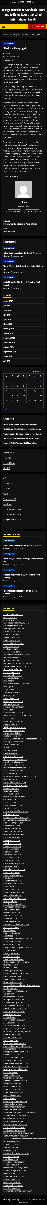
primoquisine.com (11, 750)
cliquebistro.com (10, 779)
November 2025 (9, 342)
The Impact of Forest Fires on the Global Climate (21, 438)
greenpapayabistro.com (13, 959)
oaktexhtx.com (9, 1017)
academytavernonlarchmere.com (17, 1046)
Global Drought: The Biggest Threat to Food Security (21, 283)
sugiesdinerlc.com (11, 927)
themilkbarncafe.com (12, 915)
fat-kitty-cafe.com (10, 1144)
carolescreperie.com (12, 736)
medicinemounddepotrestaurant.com (19, 1112)
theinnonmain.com (11, 640)
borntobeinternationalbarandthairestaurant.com (24, 1139)
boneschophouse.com (13, 756)
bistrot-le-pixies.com (12, 933)
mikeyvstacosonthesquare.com (16, 768)
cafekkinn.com (9, 1150)
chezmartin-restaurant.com (15, 759)
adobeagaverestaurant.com (15, 1101)
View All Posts (32, 211)
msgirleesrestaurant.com (14, 904)
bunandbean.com (11, 698)
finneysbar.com (10, 918)
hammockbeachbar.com (13, 892)
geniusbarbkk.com (11, 1023)
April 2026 (7, 319)
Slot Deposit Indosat (12, 509)
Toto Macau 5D (9, 499)
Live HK (6, 468)
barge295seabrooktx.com (14, 1028)
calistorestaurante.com (13, 721)
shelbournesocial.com (12, 669)
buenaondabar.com (12, 826)
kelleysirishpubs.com (12, 1083)
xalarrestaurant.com (12, 1110)
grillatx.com (8, 878)
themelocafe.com (10, 1147)
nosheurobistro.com (12, 631)
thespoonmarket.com (12, 733)
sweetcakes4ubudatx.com (14, 898)
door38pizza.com (10, 1159)
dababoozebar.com (11, 1089)
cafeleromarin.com (11, 910)
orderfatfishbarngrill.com (14, 1025)
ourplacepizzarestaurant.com (16, 1153)
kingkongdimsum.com (12, 982)
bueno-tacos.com (10, 1040)
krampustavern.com (12, 1086)
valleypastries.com (11, 704)
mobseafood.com (11, 814)
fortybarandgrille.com (12, 675)
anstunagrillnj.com (11, 1165)
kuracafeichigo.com (11, 1141)
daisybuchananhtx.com (13, 770)
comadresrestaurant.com (14, 1118)
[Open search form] (25, 26)
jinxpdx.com (8, 681)
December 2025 (9, 337)
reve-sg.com (8, 686)
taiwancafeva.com (11, 646)
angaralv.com (9, 689)
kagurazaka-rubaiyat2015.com (16, 623)
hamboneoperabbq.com (14, 1176)
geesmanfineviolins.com (13, 643)
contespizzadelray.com (13, 678)
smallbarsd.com (10, 617)
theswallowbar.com (11, 953)
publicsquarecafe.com (12, 970)
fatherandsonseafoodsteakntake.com (19, 776)
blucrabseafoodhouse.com (15, 907)
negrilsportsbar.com (12, 837)
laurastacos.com (10, 968)
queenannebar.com (11, 1034)
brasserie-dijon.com (12, 1037)
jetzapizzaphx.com (11, 1156)
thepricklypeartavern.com (14, 1008)
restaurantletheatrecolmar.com (17, 715)
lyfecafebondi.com (11, 788)
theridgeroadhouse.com (13, 628)
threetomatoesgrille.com (14, 979)
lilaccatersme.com (11, 657)
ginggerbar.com (10, 950)
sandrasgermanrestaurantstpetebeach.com (22, 739)
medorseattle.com (11, 860)
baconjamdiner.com (12, 1060)
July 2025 (6, 360)
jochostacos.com (10, 1072)
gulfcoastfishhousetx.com (14, 1020)
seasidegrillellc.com (11, 1049)
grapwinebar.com (11, 852)
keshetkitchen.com (11, 1173)
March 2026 (7, 324)
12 (18, 391)
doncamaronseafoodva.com (15, 1066)
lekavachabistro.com (12, 854)
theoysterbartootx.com (13, 997)
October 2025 (8, 347)
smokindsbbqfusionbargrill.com (17, 1031)
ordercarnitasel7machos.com (16, 683)
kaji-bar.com (8, 994)
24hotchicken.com (11, 620)
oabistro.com (9, 886)
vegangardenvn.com (12, 1182)
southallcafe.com (10, 988)
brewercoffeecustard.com (14, 666)
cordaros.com (9, 695)
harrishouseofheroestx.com (15, 785)
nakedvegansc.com (11, 1188)
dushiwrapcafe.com (11, 840)
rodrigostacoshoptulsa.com (15, 991)
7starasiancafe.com (11, 692)
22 (35, 395)
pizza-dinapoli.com (11, 672)
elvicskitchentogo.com (13, 875)
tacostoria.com (9, 802)
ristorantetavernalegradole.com (17, 820)
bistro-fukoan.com (11, 857)
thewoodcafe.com (11, 637)
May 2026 (7, 314)
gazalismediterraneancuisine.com (18, 1191)
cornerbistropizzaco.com (14, 834)
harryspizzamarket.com (13, 1162)
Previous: (20, 222)
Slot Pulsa (7, 483)
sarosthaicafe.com (11, 1054)
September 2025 (9, 351)
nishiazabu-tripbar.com (13, 823)
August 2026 (8, 301)
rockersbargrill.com (11, 912)
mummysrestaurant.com (14, 1011)
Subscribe (40, 26)
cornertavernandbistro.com (15, 1069)
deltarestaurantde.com (13, 1121)
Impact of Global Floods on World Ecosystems (20, 443)
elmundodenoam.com (13, 614)
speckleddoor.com (11, 660)
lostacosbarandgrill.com (13, 863)
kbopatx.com (9, 747)
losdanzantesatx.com (12, 805)
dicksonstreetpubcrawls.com (15, 817)
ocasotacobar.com (11, 794)
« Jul (5, 409)
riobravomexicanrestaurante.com (18, 663)
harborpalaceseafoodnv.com (15, 811)
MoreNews (36, 1199)
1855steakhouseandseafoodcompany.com (21, 985)
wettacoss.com (9, 799)
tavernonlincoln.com (12, 1095)
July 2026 (7, 305)
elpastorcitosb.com (11, 634)
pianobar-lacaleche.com (13, 762)
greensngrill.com (10, 724)
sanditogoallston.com (12, 626)
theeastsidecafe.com (12, 1014)
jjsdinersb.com (9, 1098)
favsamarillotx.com (11, 1075)
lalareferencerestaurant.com (15, 1115)
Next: (9, 230)
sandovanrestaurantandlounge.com (19, 1133)
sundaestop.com (10, 649)
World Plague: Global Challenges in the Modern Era (23, 267)
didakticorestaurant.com (14, 1130)
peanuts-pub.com (11, 889)
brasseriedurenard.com (13, 707)
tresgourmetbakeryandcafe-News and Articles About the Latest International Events (23, 14)
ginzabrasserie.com (11, 921)
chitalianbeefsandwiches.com (16, 962)
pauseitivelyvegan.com (13, 1185)
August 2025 (8, 356)
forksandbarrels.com (12, 828)
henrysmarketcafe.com (13, 712)
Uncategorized (9, 43)
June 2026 (7, 310)
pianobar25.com (10, 808)
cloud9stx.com (9, 930)
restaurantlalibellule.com (14, 1107)
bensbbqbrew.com (11, 1179)
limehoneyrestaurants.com (15, 1124)
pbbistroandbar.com (12, 881)
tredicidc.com (9, 718)
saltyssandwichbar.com (13, 883)
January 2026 (8, 333)
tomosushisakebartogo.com (15, 1167)
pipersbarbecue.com (12, 846)
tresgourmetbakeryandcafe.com (17, 947)
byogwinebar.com (11, 849)
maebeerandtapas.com (13, 1002)
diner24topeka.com (11, 956)
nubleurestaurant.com (13, 1104)
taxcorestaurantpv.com (13, 1078)
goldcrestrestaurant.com (14, 1127)
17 (6, 395)
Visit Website (14, 211)
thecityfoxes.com (10, 753)
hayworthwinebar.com (13, 1057)
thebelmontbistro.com (13, 831)
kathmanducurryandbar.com (15, 973)
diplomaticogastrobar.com (14, 1170)
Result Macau (9, 463)
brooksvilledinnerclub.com (14, 782)
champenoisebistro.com (13, 999)
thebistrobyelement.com (14, 797)
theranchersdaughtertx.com (15, 1063)
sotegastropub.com (11, 944)
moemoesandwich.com (13, 1092)
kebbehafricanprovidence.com (16, 654)
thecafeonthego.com (12, 843)
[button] (3, 26)
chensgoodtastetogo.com (14, 1043)
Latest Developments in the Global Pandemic (21, 252)
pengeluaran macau (12, 519)
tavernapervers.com (12, 941)
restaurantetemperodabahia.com (17, 939)
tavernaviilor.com (10, 965)
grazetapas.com (10, 936)
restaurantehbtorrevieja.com (16, 1136)
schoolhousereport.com (13, 765)
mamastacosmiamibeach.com (16, 924)
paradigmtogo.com (11, 872)
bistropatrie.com (10, 773)
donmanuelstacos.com (13, 976)
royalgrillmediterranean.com (15, 1052)
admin (7, 54)
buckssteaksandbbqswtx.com (16, 1005)
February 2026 (8, 328)
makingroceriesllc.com (13, 741)
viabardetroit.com (11, 791)
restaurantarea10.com (13, 701)
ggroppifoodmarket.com (14, 730)
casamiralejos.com (11, 744)
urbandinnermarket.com (14, 869)
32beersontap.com (11, 652)
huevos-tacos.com (11, 866)
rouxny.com (8, 710)
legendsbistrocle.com (12, 895)
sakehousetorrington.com (14, 727)
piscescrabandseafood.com (15, 1081)
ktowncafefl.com (10, 901)
